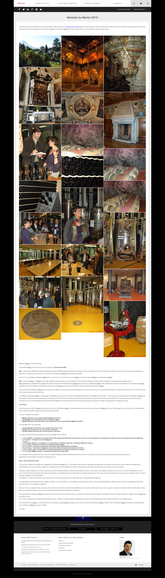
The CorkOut (82, 529)
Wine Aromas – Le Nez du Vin (109, 529)
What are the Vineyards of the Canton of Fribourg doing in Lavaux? (36, 552)
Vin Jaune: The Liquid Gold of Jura (31, 547)
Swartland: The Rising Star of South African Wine (35, 544)
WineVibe (21, 3)
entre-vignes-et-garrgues (66, 543)
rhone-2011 (62, 548)
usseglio (61, 540)
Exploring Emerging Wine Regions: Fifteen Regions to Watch (36, 541)
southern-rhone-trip (65, 545)
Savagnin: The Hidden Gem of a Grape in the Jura (35, 549)
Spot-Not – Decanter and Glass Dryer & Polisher (55, 529)
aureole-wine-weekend (65, 550)
